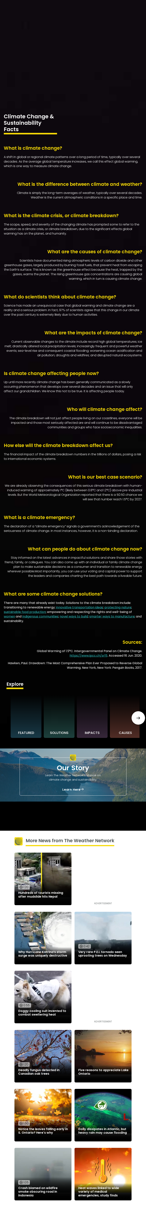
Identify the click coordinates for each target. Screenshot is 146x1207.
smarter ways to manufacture (112, 616)
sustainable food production (25, 612)
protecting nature (117, 607)
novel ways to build (74, 616)
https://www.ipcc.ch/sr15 (88, 655)
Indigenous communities (40, 616)
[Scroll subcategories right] (138, 718)
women (9, 616)
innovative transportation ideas (79, 607)
